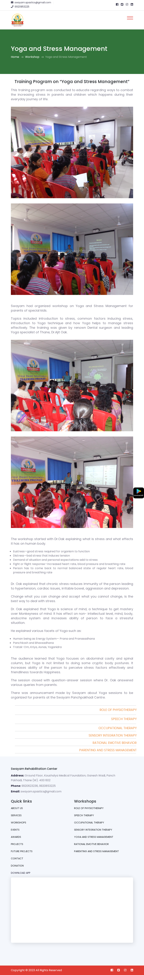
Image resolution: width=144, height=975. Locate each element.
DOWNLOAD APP (20, 873)
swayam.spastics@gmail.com (41, 791)
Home (15, 57)
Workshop (32, 57)
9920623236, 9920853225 (39, 786)
